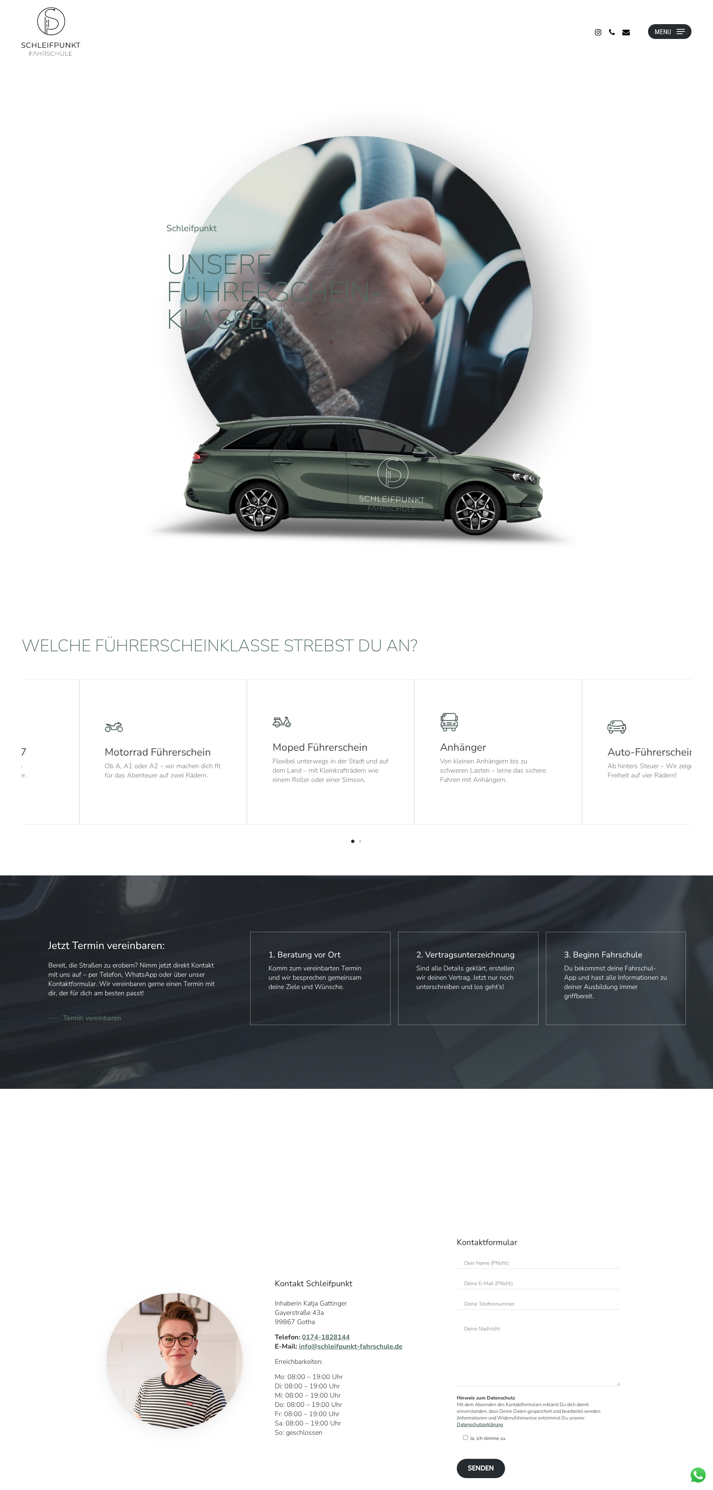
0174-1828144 (326, 1337)
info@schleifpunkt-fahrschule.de (351, 1346)
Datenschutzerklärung (480, 1424)
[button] (352, 841)
